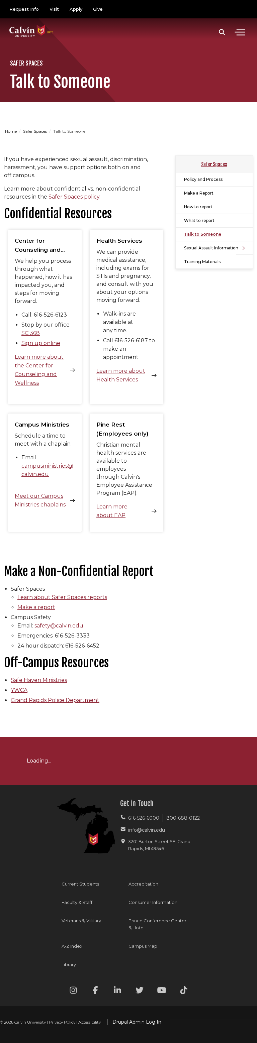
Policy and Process (203, 179)
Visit (54, 9)
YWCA (19, 690)
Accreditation (143, 884)
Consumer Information (152, 902)
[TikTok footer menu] (184, 991)
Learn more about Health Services (120, 375)
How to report (198, 206)
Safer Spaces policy (74, 197)
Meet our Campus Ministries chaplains (40, 500)
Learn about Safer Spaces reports (62, 597)
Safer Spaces (35, 131)
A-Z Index (72, 946)
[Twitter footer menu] (140, 991)
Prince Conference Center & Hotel (157, 924)
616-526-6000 (143, 818)
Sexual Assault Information (211, 247)
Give (98, 9)
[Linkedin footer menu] (117, 991)
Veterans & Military (81, 920)
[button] (222, 32)
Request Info (24, 9)
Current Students (80, 884)
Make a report (36, 607)
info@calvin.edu (146, 830)
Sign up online (40, 343)
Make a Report (198, 193)
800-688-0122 (183, 818)
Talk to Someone (202, 234)
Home (11, 131)
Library (69, 964)
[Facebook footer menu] (95, 991)
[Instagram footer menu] (73, 991)
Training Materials (202, 261)
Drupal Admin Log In (136, 1022)
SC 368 (30, 333)
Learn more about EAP (111, 510)
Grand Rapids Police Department (55, 700)
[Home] (31, 24)
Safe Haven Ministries (39, 680)
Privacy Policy (62, 1022)
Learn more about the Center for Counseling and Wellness (39, 370)
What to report (199, 220)
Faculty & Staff (77, 902)
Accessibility (89, 1022)
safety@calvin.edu (58, 625)
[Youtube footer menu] (162, 991)
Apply (76, 9)
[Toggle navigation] (240, 32)
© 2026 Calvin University (23, 1022)
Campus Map (142, 946)
